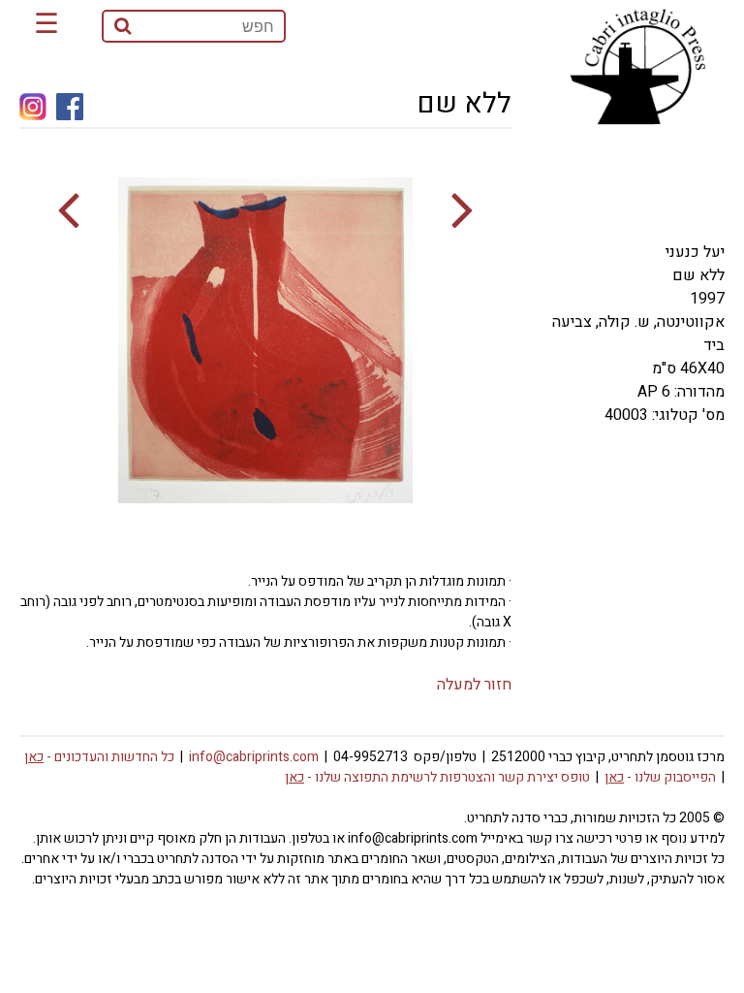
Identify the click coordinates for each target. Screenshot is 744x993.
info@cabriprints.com (254, 757)
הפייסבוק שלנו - (660, 777)
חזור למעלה (474, 684)
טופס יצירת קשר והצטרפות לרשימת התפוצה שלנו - (437, 777)
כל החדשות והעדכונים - (99, 757)
